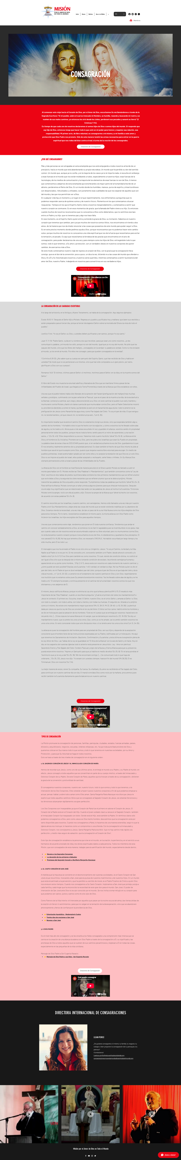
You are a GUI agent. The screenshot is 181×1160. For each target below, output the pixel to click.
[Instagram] (136, 14)
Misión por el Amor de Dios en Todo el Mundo (91, 1148)
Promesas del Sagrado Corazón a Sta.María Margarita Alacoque (71, 860)
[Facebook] (129, 14)
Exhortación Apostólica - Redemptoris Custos (64, 914)
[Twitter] (139, 14)
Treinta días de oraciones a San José (60, 917)
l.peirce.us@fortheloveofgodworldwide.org (109, 1055)
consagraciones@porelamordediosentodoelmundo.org (113, 1058)
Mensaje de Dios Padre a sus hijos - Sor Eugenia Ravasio (68, 957)
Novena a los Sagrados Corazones (60, 854)
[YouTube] (133, 14)
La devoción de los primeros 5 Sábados (62, 857)
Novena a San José (54, 920)
